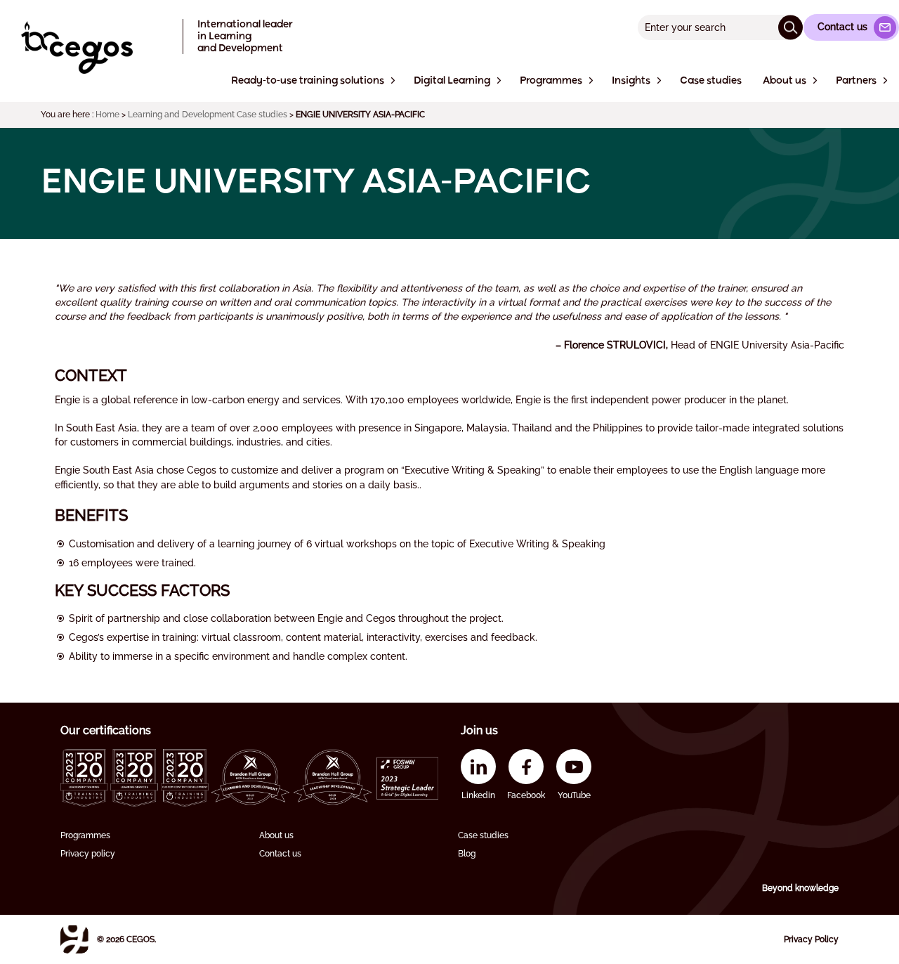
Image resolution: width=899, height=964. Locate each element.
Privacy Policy (811, 939)
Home (107, 114)
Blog (466, 854)
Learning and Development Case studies (207, 114)
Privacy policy (87, 854)
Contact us (280, 854)
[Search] (790, 27)
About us (276, 835)
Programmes (85, 835)
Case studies (483, 835)
